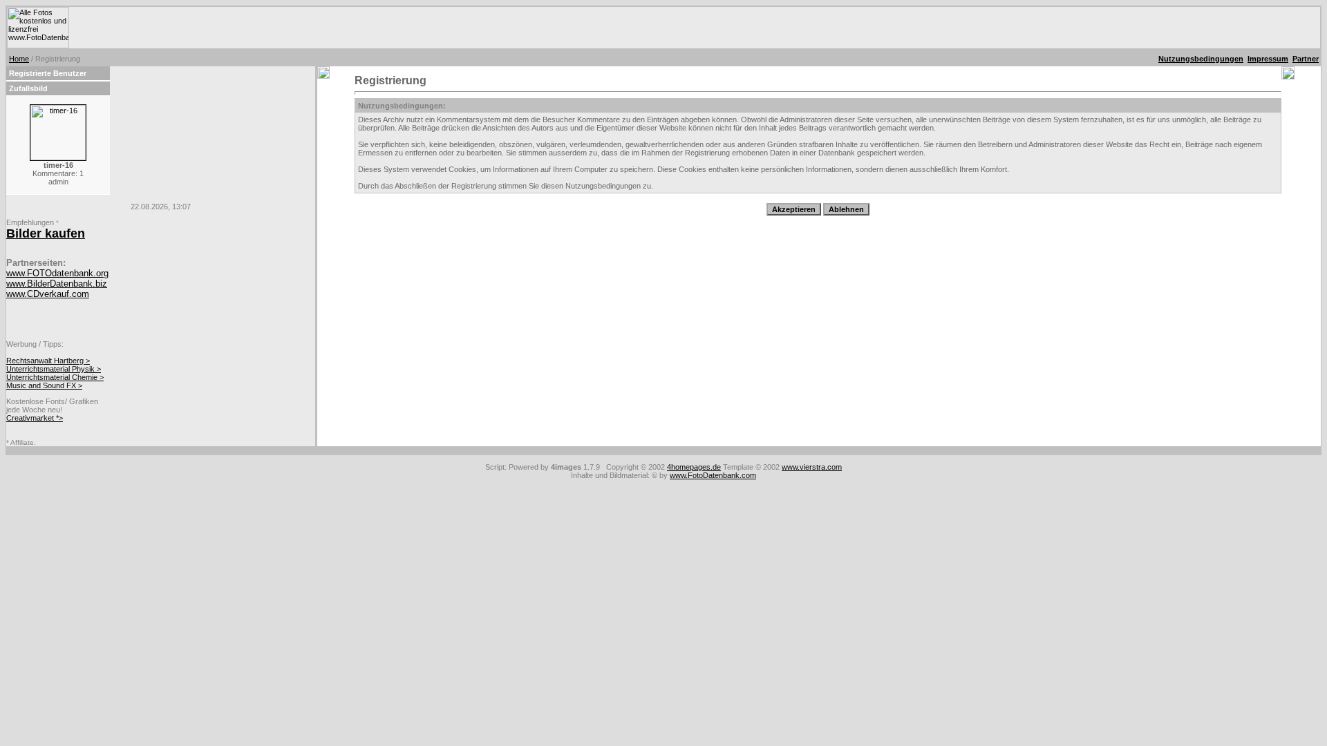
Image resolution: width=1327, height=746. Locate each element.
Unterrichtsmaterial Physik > (53, 369)
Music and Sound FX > (44, 385)
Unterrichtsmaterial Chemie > (55, 377)
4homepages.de (694, 467)
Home (19, 59)
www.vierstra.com (812, 467)
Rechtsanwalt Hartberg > (48, 360)
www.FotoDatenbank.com (713, 475)
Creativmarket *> (34, 418)
